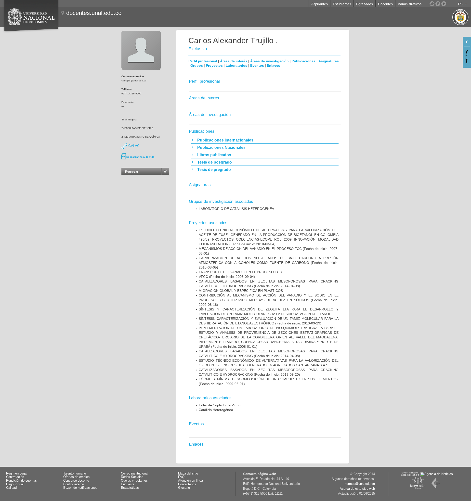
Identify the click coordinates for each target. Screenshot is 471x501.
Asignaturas (328, 61)
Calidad (11, 487)
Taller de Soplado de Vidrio (219, 405)
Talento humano (74, 473)
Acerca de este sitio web (357, 488)
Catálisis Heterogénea (216, 410)
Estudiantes (342, 4)
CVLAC (133, 146)
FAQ (181, 477)
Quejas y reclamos (134, 480)
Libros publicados (214, 155)
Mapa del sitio (188, 473)
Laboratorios (236, 65)
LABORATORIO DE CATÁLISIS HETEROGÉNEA (236, 209)
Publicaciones (303, 61)
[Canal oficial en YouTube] (443, 3)
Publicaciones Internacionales (225, 140)
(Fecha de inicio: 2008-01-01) (269, 337)
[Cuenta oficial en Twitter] (432, 3)
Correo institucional (134, 473)
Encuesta (127, 484)
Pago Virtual (15, 484)
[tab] (265, 140)
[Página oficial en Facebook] (437, 3)
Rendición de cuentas (21, 480)
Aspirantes (319, 4)
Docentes (385, 4)
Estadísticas (130, 487)
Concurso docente (76, 480)
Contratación (15, 477)
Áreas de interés (233, 61)
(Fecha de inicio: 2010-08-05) (269, 262)
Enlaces (273, 65)
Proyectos (214, 65)
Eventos (257, 65)
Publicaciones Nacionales (221, 147)
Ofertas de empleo (76, 477)
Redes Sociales (132, 477)
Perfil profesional (202, 61)
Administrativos (409, 4)
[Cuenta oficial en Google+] (449, 3)
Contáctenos (187, 484)
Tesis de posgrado (214, 162)
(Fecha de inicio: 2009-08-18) (269, 300)
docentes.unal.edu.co (93, 13)
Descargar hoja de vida (140, 156)
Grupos (196, 65)
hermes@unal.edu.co (360, 484)
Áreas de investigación (269, 61)
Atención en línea (190, 480)
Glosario (184, 487)
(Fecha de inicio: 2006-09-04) (227, 277)
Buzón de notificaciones (80, 487)
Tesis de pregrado (214, 169)
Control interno (73, 484)
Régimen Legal (16, 473)
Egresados (364, 4)
